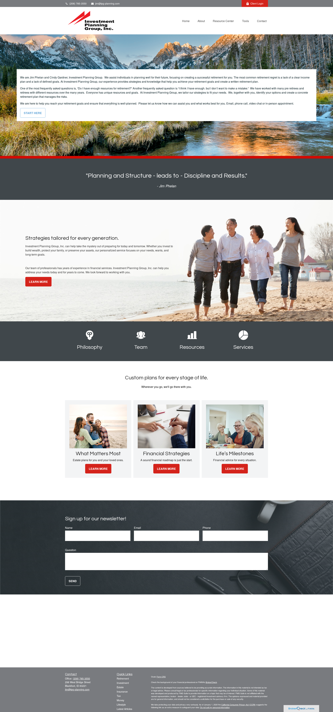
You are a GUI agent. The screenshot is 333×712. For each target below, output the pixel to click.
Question (70, 550)
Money (120, 700)
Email (137, 528)
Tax (119, 696)
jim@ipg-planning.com (107, 3)
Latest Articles (124, 709)
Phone (207, 528)
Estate (120, 687)
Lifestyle (121, 704)
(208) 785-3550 (78, 3)
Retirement (123, 678)
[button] (186, 20)
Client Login (256, 3)
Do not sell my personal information (215, 707)
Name (68, 528)
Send (73, 581)
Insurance (122, 691)
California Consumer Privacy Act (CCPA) (238, 704)
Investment (123, 683)
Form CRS (161, 676)
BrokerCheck (211, 682)
